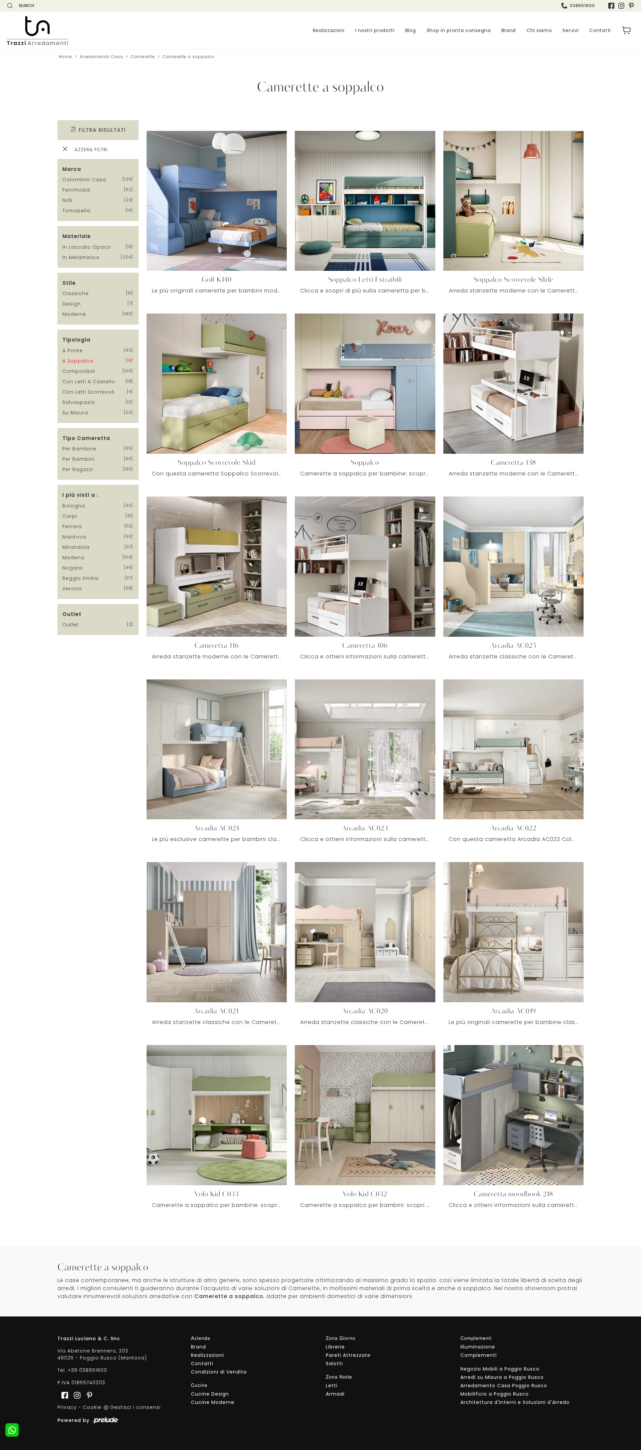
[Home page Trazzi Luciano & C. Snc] (78, 30)
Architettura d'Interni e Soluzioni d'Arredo (515, 1402)
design (71, 303)
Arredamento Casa (101, 56)
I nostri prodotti (375, 30)
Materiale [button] (76, 236)
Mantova (74, 537)
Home (65, 56)
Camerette (143, 56)
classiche (75, 293)
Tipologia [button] (76, 339)
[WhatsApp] (12, 1430)
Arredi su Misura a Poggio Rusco (502, 1377)
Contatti (600, 30)
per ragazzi (77, 469)
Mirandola (75, 547)
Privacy (67, 1407)
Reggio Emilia (80, 578)
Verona (72, 588)
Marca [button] (71, 169)
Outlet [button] (71, 614)
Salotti (334, 1363)
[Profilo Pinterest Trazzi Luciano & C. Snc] (87, 1395)
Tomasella (76, 210)
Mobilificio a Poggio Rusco (494, 1394)
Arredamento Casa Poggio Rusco (503, 1385)
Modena (73, 557)
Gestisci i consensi (135, 1407)
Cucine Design (210, 1394)
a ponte (72, 350)
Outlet (70, 624)
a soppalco (77, 361)
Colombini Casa (84, 179)
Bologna (73, 505)
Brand (508, 30)
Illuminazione (477, 1346)
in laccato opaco (86, 247)
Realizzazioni (329, 30)
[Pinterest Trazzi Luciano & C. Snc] (631, 5)
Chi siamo (539, 30)
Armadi (335, 1394)
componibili (78, 371)
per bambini (78, 459)
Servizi (571, 30)
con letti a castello (88, 381)
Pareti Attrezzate (348, 1355)
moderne (74, 314)
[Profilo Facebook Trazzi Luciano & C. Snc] (611, 5)
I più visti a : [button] (80, 494)
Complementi (478, 1355)
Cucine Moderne (212, 1402)
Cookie (92, 1407)
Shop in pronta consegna (459, 30)
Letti (332, 1385)
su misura (75, 412)
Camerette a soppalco (189, 56)
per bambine (79, 448)
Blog (410, 30)
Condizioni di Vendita (219, 1372)
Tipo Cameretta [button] (86, 438)
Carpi (69, 516)
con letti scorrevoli (88, 392)
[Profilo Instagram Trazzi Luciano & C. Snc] (621, 5)
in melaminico (81, 257)
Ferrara (72, 526)
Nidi (67, 200)
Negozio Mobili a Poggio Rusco (500, 1369)
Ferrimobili (76, 190)
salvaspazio (78, 402)
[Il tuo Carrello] (626, 30)
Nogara (72, 568)
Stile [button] (69, 282)
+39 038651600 (87, 1370)
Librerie (335, 1346)
